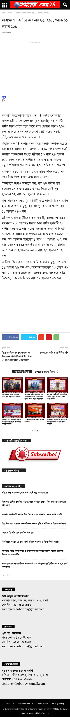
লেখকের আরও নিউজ (45, 371)
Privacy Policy (58, 703)
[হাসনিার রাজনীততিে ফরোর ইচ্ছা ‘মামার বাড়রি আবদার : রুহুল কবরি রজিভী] (57, 385)
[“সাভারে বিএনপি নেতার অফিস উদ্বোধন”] (35, 410)
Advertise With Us (25, 703)
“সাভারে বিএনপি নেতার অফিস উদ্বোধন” (18, 532)
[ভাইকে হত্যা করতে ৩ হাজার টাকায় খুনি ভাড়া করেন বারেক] (12, 385)
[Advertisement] (35, 67)
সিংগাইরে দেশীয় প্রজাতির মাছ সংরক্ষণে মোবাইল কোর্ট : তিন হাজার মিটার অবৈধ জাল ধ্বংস (34, 396)
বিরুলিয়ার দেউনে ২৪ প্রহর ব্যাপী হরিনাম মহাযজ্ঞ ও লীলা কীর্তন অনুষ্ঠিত (57, 421)
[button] (64, 5)
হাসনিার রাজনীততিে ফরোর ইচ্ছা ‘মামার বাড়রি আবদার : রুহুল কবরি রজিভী (57, 396)
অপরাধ (10, 12)
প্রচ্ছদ (3, 12)
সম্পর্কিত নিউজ (22, 371)
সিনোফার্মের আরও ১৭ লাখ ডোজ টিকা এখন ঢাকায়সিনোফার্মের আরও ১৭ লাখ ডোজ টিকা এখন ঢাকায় (17, 356)
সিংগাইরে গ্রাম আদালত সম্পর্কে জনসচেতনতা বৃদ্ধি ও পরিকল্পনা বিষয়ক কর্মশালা (11, 421)
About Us (10, 703)
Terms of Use (42, 703)
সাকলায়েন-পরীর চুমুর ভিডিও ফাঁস (53, 352)
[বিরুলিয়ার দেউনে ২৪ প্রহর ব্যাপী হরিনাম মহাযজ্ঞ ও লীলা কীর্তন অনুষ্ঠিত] (57, 410)
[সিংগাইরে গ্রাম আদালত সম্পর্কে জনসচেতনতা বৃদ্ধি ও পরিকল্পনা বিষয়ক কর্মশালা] (12, 410)
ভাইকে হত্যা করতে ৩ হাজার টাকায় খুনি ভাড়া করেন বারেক (25, 492)
